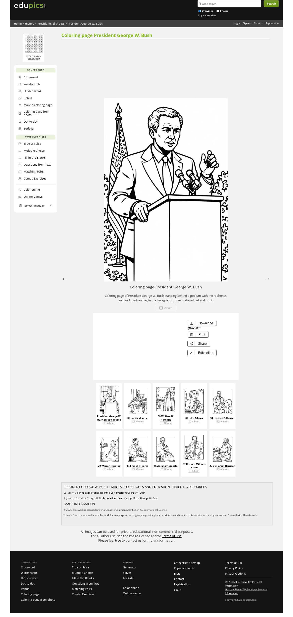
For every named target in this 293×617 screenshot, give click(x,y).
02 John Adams (194, 418)
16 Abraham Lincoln (166, 466)
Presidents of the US (51, 23)
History (29, 23)
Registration (182, 584)
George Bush (131, 498)
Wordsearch (29, 573)
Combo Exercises (83, 594)
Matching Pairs (82, 589)
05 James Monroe (137, 418)
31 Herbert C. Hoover (222, 418)
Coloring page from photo (38, 599)
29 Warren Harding (109, 466)
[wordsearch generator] (34, 61)
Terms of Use (172, 536)
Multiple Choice (82, 573)
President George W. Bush (85, 23)
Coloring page (30, 594)
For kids (128, 578)
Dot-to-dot (27, 583)
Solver (127, 573)
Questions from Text (85, 583)
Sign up (247, 23)
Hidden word (29, 578)
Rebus (25, 589)
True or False (80, 567)
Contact (258, 23)
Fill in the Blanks (83, 578)
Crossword (28, 567)
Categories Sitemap (187, 563)
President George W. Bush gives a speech (109, 418)
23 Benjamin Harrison (222, 466)
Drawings (207, 11)
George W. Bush (149, 498)
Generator (130, 567)
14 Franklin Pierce (137, 466)
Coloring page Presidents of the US (94, 492)
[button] (202, 353)
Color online (131, 588)
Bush (120, 498)
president (111, 498)
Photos (223, 11)
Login (237, 23)
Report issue (272, 23)
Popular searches (207, 15)
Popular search (184, 568)
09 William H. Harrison (166, 418)
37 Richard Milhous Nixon (194, 465)
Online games (132, 593)
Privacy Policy (234, 568)
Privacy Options (235, 573)
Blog (177, 573)
